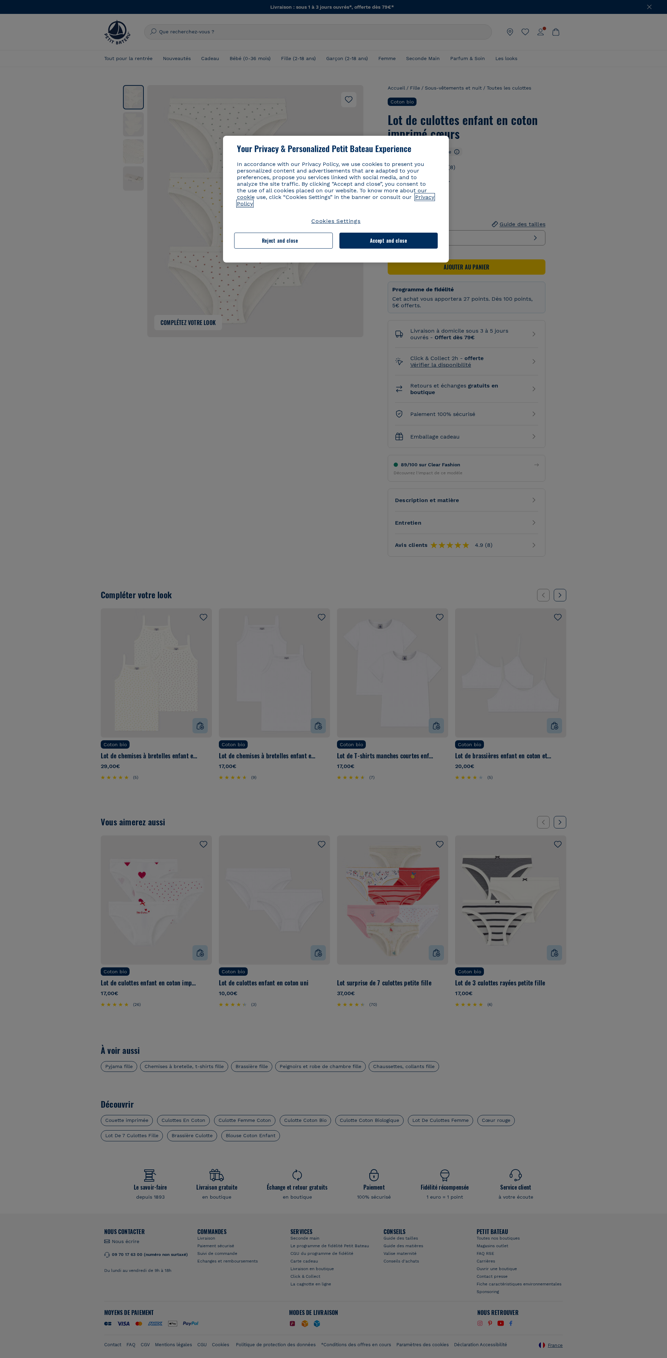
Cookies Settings (336, 221)
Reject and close (280, 240)
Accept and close (388, 240)
